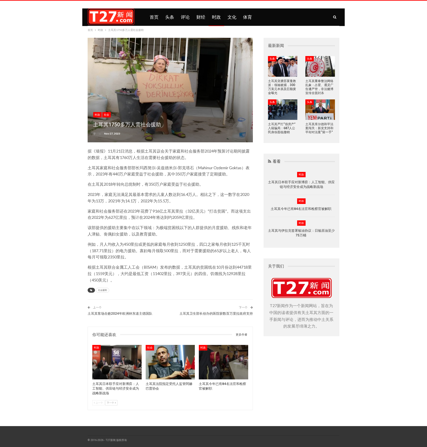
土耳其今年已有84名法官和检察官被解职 (301, 209)
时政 (216, 17)
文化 (232, 17)
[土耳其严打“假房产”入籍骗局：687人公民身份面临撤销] (283, 109)
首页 (154, 17)
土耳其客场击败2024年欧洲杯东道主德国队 (120, 314)
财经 (200, 17)
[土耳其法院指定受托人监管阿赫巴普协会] (170, 362)
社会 (106, 114)
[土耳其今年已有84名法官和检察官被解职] (223, 362)
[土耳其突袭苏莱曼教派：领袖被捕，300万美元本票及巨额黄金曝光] (283, 66)
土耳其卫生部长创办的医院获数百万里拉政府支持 (216, 314)
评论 (185, 17)
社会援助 (102, 290)
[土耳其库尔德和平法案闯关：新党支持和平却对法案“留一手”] (320, 109)
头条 (169, 17)
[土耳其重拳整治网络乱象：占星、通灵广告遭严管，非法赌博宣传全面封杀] (320, 66)
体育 (247, 17)
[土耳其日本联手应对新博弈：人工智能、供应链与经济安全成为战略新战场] (117, 362)
